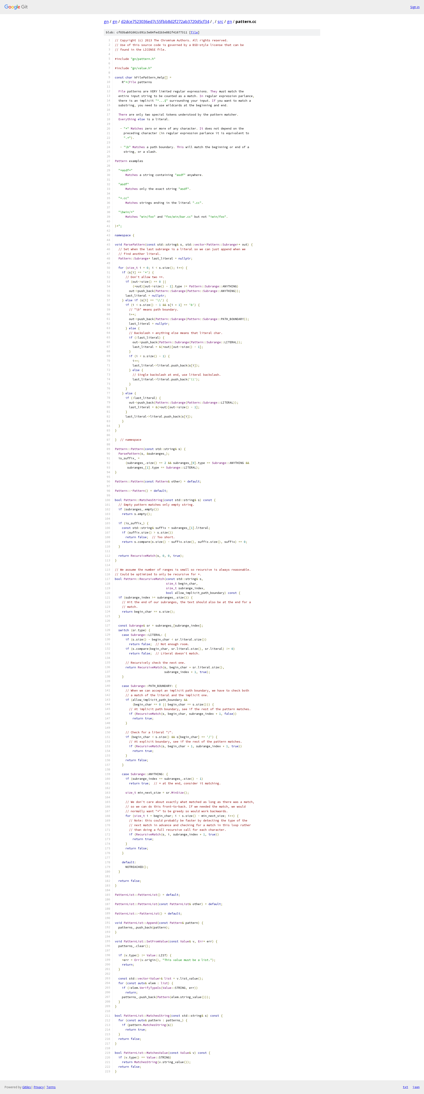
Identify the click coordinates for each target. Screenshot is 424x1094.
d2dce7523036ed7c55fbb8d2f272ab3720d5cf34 (165, 21)
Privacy (39, 1087)
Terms (51, 1087)
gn (106, 21)
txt (405, 1087)
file (194, 32)
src (220, 21)
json (416, 1087)
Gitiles (26, 1087)
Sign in (415, 7)
